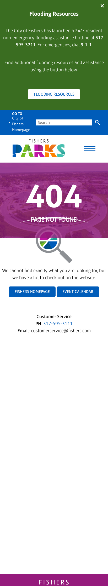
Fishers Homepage (32, 291)
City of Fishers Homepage (21, 124)
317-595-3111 (58, 323)
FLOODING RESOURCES (54, 94)
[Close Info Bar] (102, 6)
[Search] (98, 122)
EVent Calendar (77, 291)
